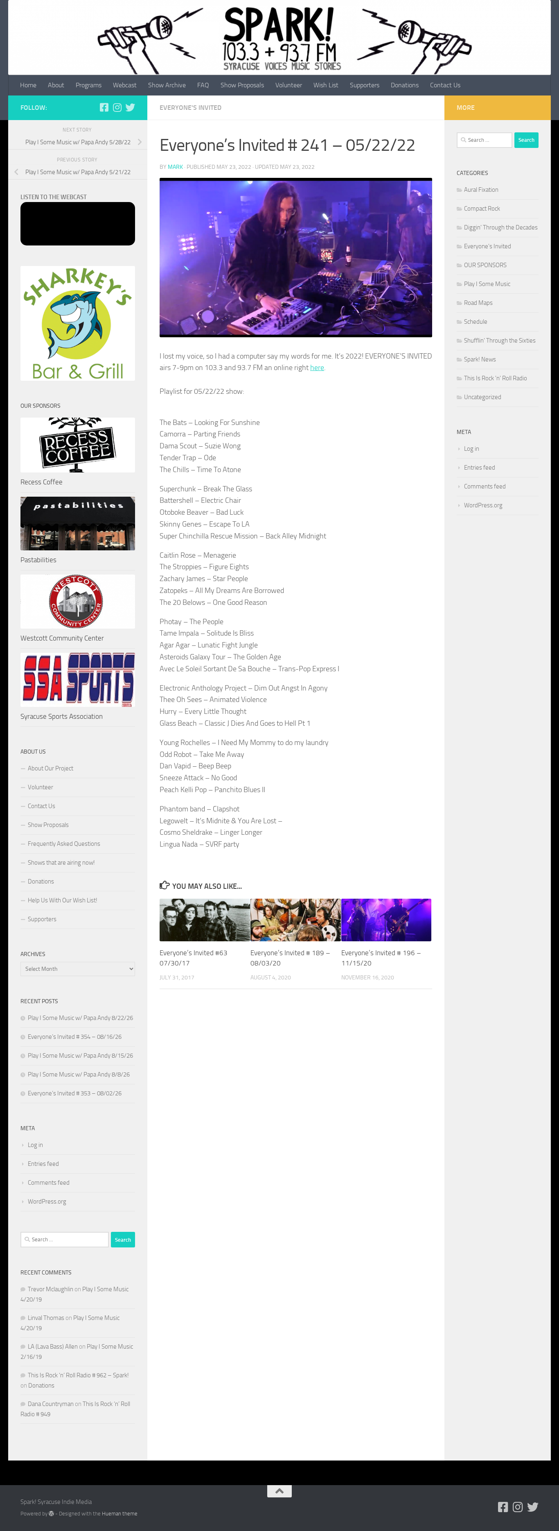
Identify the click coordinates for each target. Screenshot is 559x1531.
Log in (35, 1145)
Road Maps (478, 303)
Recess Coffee (41, 482)
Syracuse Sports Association (61, 716)
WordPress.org (47, 1201)
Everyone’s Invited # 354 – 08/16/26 (75, 1036)
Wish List (325, 85)
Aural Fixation (481, 189)
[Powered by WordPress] (51, 1513)
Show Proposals (242, 85)
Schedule (475, 321)
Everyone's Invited (190, 107)
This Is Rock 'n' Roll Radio (495, 378)
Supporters (364, 85)
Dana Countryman (51, 1404)
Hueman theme (119, 1514)
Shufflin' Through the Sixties (500, 340)
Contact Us (445, 85)
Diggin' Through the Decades (501, 227)
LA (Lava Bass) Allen (53, 1346)
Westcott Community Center (62, 638)
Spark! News (480, 359)
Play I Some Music (487, 284)
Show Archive (167, 85)
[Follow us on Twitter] (130, 107)
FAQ (203, 85)
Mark (175, 167)
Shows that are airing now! (61, 862)
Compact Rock (482, 208)
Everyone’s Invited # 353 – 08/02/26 (75, 1093)
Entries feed (43, 1164)
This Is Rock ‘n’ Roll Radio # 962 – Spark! (78, 1375)
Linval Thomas (46, 1318)
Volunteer (288, 85)
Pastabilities (38, 560)
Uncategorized (482, 397)
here (317, 367)
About (56, 85)
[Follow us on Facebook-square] (104, 107)
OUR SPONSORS (485, 265)
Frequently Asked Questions (64, 843)
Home (28, 85)
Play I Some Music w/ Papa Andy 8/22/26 (80, 1018)
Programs (88, 85)
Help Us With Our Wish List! (62, 900)
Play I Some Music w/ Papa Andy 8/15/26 (80, 1055)
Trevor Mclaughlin (50, 1289)
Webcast (125, 85)
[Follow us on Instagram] (117, 107)
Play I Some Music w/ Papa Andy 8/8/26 (79, 1074)
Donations (405, 85)
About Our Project (50, 768)
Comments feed (49, 1182)
